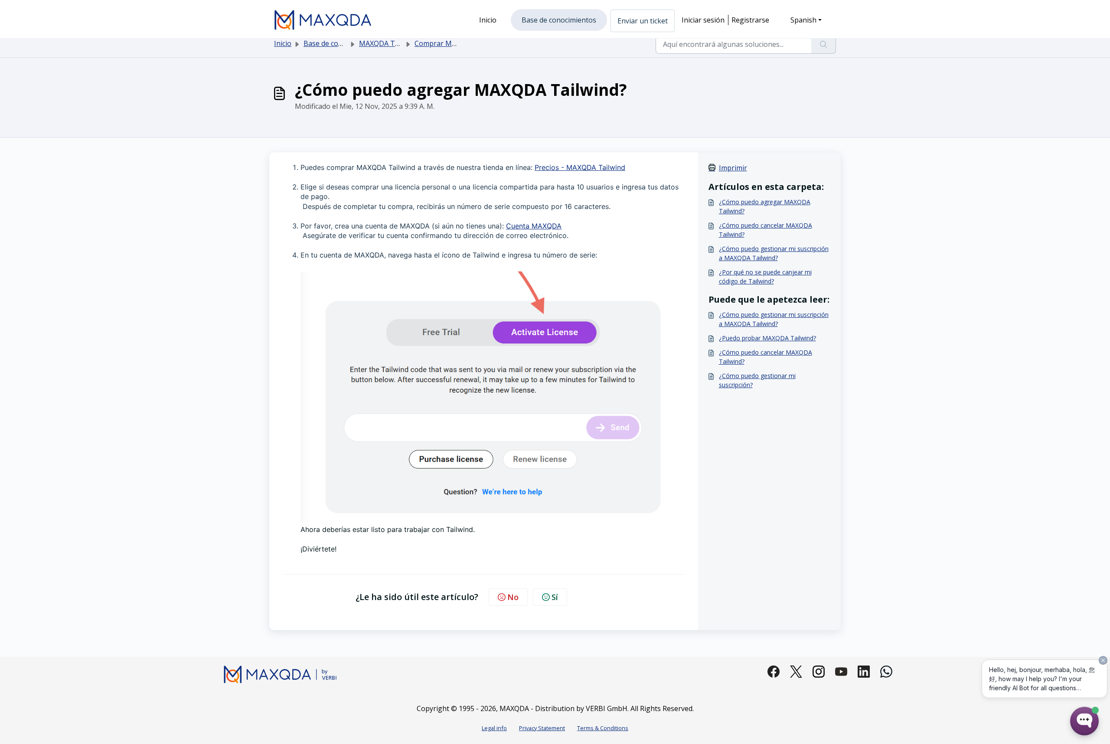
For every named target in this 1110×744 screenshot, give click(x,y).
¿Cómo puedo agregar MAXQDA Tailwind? (764, 206)
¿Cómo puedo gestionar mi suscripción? (757, 380)
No (513, 597)
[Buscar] (823, 44)
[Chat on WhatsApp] (886, 672)
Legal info (494, 728)
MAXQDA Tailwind (388, 43)
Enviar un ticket (642, 21)
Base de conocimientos (341, 43)
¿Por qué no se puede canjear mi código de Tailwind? (765, 276)
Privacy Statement (542, 728)
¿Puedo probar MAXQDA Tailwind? (767, 338)
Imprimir (733, 168)
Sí (555, 597)
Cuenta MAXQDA (534, 226)
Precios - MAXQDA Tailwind (580, 167)
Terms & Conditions (602, 728)
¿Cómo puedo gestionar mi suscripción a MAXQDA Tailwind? (774, 253)
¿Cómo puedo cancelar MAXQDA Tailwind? (765, 229)
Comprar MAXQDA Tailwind (459, 43)
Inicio (282, 43)
